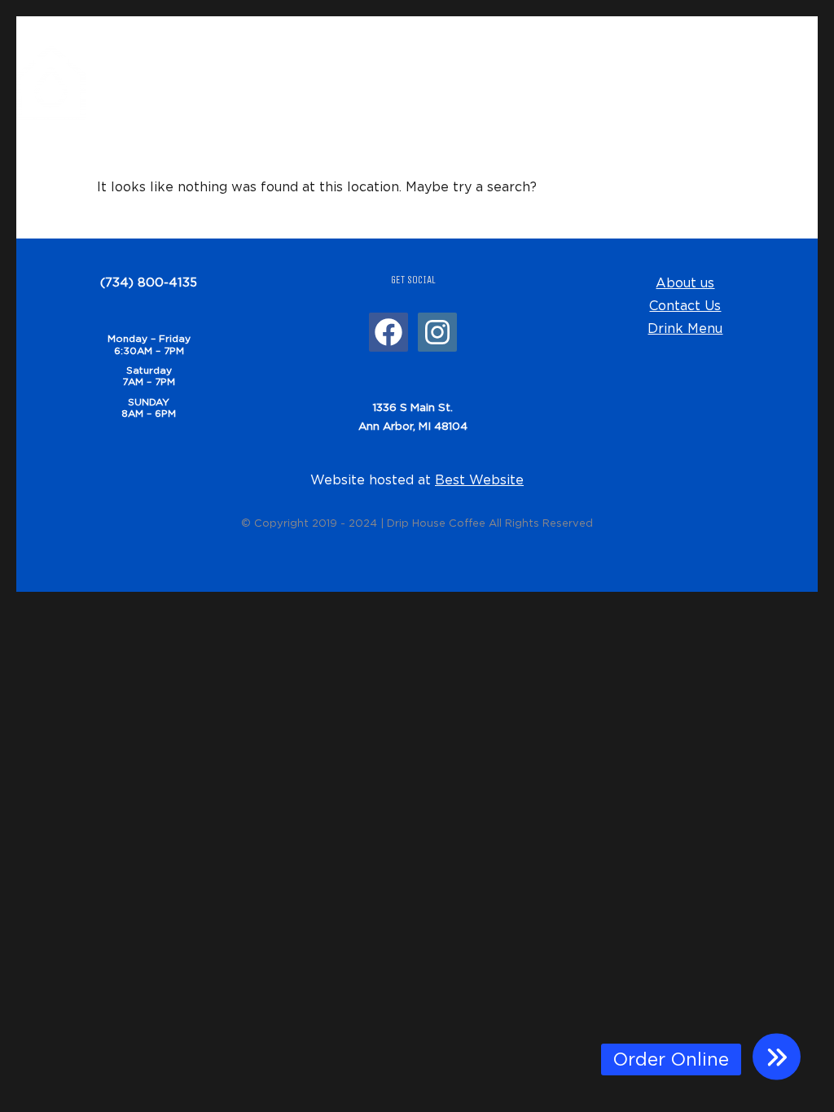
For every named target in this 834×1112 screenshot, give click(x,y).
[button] (671, 1059)
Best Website (479, 479)
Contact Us (685, 305)
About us (685, 282)
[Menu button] (777, 1057)
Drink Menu (684, 328)
